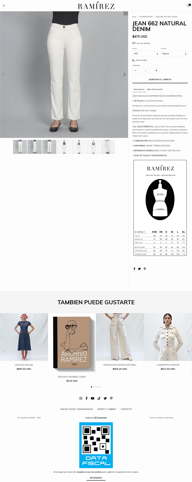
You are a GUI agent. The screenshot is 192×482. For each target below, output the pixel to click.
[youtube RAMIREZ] (92, 398)
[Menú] (3, 5)
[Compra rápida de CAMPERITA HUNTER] (168, 359)
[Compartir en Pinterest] (145, 269)
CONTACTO (126, 409)
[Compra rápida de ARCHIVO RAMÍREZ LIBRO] (72, 371)
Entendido (96, 478)
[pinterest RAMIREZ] (111, 398)
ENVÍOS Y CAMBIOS (107, 409)
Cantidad (136, 65)
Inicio (134, 17)
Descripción (139, 89)
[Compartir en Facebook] (134, 269)
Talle (134, 48)
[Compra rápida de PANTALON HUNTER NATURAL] (120, 359)
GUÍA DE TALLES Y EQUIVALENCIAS (76, 409)
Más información (155, 89)
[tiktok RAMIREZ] (99, 398)
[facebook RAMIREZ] (86, 398)
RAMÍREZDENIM (146, 17)
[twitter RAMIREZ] (105, 398)
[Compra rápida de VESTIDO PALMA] (24, 359)
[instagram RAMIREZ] (80, 398)
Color (163, 48)
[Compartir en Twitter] (139, 269)
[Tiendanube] (96, 418)
